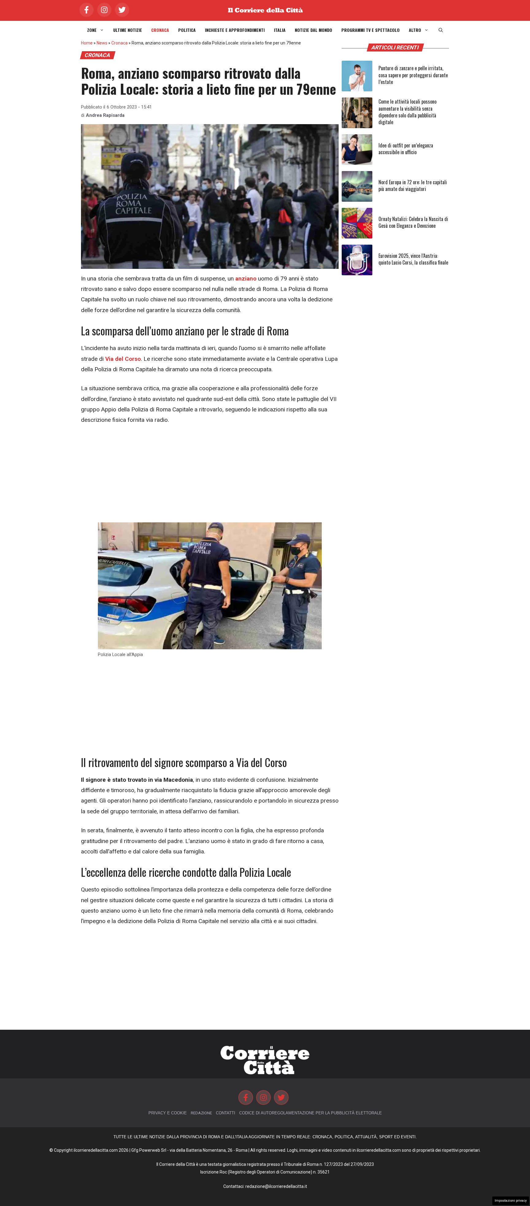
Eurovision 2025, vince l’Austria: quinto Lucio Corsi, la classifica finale (413, 259)
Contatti (225, 1113)
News (102, 42)
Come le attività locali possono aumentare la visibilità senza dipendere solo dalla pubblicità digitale (407, 112)
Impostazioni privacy (511, 1201)
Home (87, 42)
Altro (415, 30)
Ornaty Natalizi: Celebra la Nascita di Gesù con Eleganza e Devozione (413, 222)
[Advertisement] (210, 477)
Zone (92, 30)
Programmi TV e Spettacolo (370, 30)
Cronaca (160, 30)
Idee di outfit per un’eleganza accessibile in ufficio (405, 149)
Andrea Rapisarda (105, 115)
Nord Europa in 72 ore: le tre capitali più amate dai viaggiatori (412, 185)
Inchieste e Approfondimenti (235, 30)
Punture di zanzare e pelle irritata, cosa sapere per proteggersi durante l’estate (413, 75)
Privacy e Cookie (167, 1113)
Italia (280, 30)
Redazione (201, 1113)
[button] (440, 30)
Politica (187, 30)
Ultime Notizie (127, 30)
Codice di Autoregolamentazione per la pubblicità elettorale (310, 1113)
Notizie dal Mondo (313, 30)
